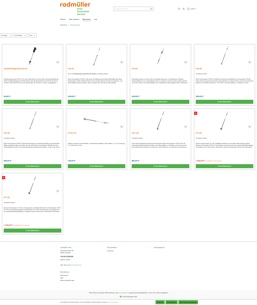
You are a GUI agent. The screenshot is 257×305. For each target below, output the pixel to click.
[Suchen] (151, 9)
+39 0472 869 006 (66, 256)
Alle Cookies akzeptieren (188, 302)
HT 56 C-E (72, 133)
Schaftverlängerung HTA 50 (15, 69)
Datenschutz (64, 275)
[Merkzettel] (179, 9)
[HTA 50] (96, 56)
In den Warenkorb (32, 102)
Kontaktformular (76, 265)
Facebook (110, 251)
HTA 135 (135, 133)
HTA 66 (199, 69)
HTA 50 (71, 69)
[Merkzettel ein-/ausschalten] (58, 62)
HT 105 (199, 133)
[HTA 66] (224, 56)
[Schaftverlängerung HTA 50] (32, 56)
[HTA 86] (32, 120)
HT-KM (134, 69)
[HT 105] (224, 120)
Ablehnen (160, 302)
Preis (31, 35)
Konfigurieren (171, 302)
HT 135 (7, 197)
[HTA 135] (160, 120)
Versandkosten (123, 293)
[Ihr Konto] (183, 9)
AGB (61, 278)
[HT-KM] (160, 56)
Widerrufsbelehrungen (67, 280)
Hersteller (4, 35)
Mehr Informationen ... (114, 302)
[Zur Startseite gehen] (75, 8)
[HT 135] (32, 185)
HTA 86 (7, 133)
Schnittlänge (18, 35)
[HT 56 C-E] (96, 120)
